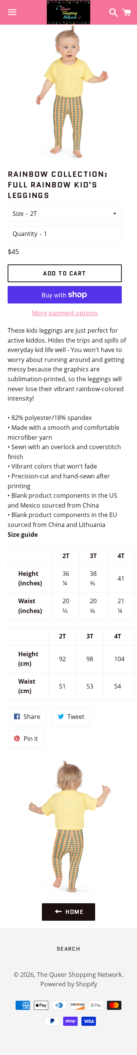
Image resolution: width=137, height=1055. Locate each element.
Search (68, 949)
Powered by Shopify (68, 984)
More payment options (65, 313)
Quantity (25, 234)
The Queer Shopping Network (79, 974)
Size (18, 213)
